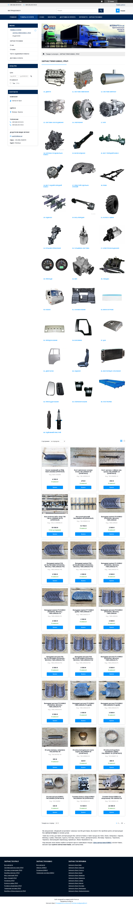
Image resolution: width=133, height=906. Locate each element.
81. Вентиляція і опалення (111, 371)
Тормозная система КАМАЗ (45, 873)
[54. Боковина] (83, 327)
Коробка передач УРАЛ (12, 873)
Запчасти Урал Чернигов (76, 875)
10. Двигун (47, 92)
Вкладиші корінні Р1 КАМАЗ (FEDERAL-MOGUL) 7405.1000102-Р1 (111, 565)
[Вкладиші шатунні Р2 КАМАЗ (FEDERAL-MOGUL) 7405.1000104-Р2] (55, 690)
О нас (42, 17)
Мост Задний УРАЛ (10, 878)
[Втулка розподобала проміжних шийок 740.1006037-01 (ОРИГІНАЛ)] (111, 737)
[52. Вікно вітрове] (112, 296)
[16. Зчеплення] (83, 109)
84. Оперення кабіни (79, 402)
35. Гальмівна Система (80, 248)
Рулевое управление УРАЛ (13, 886)
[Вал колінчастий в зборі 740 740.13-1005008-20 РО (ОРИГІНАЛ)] (55, 503)
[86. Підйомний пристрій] (55, 419)
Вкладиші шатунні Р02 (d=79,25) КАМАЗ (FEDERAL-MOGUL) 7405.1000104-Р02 (83, 658)
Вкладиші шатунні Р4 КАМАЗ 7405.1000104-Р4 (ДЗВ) (112, 704)
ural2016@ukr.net (17, 136)
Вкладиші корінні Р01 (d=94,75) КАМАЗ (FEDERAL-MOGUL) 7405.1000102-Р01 (54, 565)
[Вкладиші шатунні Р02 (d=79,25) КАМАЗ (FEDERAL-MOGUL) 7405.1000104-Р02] (83, 643)
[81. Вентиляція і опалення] (112, 358)
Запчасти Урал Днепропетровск (78, 891)
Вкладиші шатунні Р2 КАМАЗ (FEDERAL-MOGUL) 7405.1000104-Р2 (55, 705)
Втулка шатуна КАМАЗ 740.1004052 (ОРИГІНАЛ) (55, 797)
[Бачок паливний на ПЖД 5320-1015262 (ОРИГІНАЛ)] (55, 457)
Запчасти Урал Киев (74, 865)
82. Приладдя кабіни (51, 402)
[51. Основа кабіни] (83, 296)
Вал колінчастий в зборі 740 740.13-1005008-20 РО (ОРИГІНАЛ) (54, 518)
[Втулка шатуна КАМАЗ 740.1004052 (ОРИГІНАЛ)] (55, 783)
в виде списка (124, 441)
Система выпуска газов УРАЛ (13, 867)
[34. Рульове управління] (55, 235)
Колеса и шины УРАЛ (11, 883)
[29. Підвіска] (55, 204)
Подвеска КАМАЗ (42, 870)
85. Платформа (106, 402)
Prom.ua (76, 899)
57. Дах (103, 340)
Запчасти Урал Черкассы (76, 878)
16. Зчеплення (77, 122)
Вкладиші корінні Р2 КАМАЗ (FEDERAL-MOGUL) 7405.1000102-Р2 (54, 611)
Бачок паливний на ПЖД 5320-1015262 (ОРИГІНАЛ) (54, 471)
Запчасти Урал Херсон (75, 883)
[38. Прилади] (55, 266)
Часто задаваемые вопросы (19, 54)
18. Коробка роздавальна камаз (53, 154)
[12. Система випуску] (112, 78)
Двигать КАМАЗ (41, 867)
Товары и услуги (27, 17)
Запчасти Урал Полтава (76, 886)
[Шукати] (101, 11)
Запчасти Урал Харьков (76, 867)
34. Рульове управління (52, 248)
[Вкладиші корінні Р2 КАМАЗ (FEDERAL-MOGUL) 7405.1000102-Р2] (55, 597)
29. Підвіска (47, 217)
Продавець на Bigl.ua (66, 901)
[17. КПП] (112, 109)
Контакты (52, 17)
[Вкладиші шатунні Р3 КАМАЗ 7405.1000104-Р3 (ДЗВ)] (83, 690)
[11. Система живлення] (83, 78)
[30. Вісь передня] (83, 204)
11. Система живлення (80, 92)
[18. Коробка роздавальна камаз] (55, 140)
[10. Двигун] (55, 78)
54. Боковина (77, 340)
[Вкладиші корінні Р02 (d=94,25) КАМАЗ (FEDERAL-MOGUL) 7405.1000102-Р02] (83, 550)
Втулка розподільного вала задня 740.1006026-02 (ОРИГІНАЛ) (83, 751)
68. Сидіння (76, 371)
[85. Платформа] (112, 388)
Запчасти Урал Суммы (75, 880)
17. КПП (103, 122)
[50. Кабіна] (55, 296)
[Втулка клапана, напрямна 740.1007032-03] (55, 737)
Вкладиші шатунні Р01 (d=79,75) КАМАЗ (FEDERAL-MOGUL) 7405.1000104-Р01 (54, 658)
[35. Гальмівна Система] (83, 235)
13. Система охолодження (53, 122)
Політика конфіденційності (79, 903)
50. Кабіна (47, 309)
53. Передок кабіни (50, 340)
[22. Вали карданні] (83, 140)
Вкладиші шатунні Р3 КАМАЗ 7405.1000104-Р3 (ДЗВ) (83, 704)
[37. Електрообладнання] (112, 235)
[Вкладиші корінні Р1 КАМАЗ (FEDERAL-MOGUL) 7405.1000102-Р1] (111, 550)
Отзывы (12, 49)
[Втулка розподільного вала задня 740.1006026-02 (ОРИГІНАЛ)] (83, 737)
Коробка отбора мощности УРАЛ (15, 891)
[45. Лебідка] (112, 266)
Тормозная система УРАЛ (12, 888)
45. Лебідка (105, 279)
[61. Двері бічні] (55, 358)
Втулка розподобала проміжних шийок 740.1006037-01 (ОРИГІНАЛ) (112, 751)
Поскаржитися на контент (62, 903)
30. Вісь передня (78, 217)
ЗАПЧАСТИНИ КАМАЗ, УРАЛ (22, 33)
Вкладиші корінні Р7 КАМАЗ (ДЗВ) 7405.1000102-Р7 (83, 611)
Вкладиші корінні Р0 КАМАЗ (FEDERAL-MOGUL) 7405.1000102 (111, 518)
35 (122, 823)
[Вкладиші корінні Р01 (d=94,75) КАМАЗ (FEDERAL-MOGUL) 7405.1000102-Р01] (55, 550)
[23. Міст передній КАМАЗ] (112, 140)
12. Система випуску (108, 92)
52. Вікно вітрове (107, 309)
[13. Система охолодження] (55, 109)
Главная (13, 17)
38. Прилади (47, 279)
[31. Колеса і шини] (112, 204)
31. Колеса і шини (107, 217)
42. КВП (74, 279)
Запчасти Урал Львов (75, 873)
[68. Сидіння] (83, 358)
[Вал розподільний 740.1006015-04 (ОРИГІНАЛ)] (83, 503)
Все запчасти (8, 865)
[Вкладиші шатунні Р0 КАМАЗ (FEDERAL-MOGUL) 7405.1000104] (111, 597)
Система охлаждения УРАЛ (13, 870)
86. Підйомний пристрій (52, 432)
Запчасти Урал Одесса (76, 870)
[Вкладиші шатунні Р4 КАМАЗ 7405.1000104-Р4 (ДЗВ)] (111, 690)
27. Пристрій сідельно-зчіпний (80, 186)
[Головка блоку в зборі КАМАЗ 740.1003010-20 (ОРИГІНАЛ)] (83, 783)
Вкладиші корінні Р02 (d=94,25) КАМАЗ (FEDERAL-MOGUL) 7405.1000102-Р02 (83, 565)
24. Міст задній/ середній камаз (52, 186)
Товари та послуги (52, 54)
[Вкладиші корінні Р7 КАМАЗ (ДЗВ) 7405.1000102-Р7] (83, 597)
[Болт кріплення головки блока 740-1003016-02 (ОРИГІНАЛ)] (83, 457)
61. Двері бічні (48, 371)
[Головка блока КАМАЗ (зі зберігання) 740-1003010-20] (111, 783)
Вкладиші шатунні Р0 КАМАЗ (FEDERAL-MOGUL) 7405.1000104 (112, 611)
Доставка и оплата (67, 17)
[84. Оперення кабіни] (83, 388)
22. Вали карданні (78, 153)
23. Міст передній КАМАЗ (110, 153)
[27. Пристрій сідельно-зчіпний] (83, 172)
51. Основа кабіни (78, 309)
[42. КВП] (83, 266)
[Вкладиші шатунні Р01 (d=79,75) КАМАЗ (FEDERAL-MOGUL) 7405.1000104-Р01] (55, 643)
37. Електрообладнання (110, 248)
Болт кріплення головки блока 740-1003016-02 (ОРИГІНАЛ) (83, 471)
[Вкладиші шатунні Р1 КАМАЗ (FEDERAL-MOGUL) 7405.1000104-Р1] (111, 643)
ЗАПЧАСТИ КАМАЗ (16, 41)
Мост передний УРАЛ (11, 875)
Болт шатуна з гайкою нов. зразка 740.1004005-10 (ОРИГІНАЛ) (112, 471)
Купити (55, 487)
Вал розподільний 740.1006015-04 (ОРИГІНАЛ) (83, 517)
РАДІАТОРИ (16, 36)
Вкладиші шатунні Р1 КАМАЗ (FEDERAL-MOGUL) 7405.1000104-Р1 (112, 658)
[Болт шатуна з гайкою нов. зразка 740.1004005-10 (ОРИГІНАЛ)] (111, 457)
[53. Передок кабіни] (55, 327)
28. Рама (104, 185)
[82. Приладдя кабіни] (55, 388)
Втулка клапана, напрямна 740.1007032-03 (55, 750)
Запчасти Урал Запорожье (77, 888)
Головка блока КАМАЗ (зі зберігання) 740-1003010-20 (111, 797)
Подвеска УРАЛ (9, 880)
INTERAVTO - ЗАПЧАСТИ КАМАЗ (90, 17)
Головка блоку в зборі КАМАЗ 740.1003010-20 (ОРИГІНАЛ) (83, 797)
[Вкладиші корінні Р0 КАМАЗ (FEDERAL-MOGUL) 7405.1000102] (111, 503)
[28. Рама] (112, 172)
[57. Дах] (112, 327)
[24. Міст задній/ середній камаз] (55, 172)
